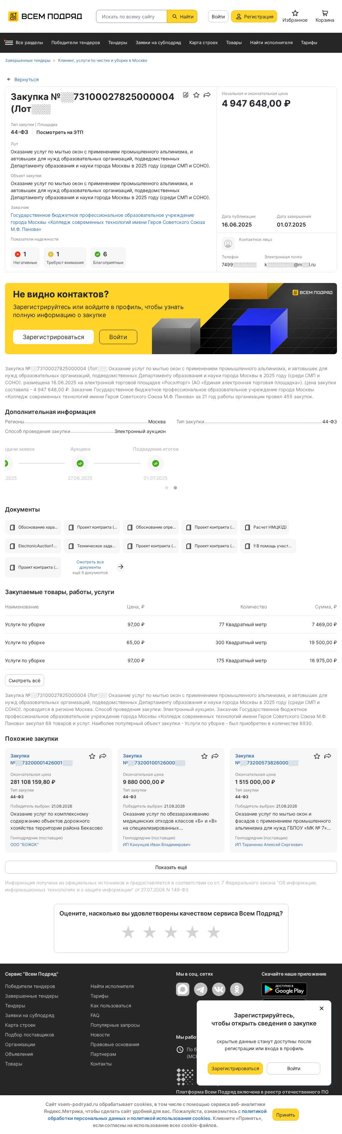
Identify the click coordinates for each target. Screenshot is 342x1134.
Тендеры (15, 1005)
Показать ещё (171, 867)
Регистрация (259, 16)
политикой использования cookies (170, 1118)
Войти (218, 16)
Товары (13, 1064)
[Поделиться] (207, 95)
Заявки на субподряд (29, 1015)
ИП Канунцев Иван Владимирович (156, 844)
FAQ (95, 1015)
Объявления (19, 1054)
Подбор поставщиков (29, 1034)
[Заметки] (186, 95)
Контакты (101, 1064)
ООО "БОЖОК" (24, 844)
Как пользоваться (111, 1005)
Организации (20, 1044)
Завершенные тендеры (31, 996)
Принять (285, 1115)
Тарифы (100, 996)
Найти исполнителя (112, 986)
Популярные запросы (115, 1025)
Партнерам (103, 1054)
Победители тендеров (30, 986)
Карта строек (20, 1025)
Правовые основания (115, 1044)
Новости (100, 1034)
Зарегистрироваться (53, 336)
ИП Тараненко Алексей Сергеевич (269, 844)
